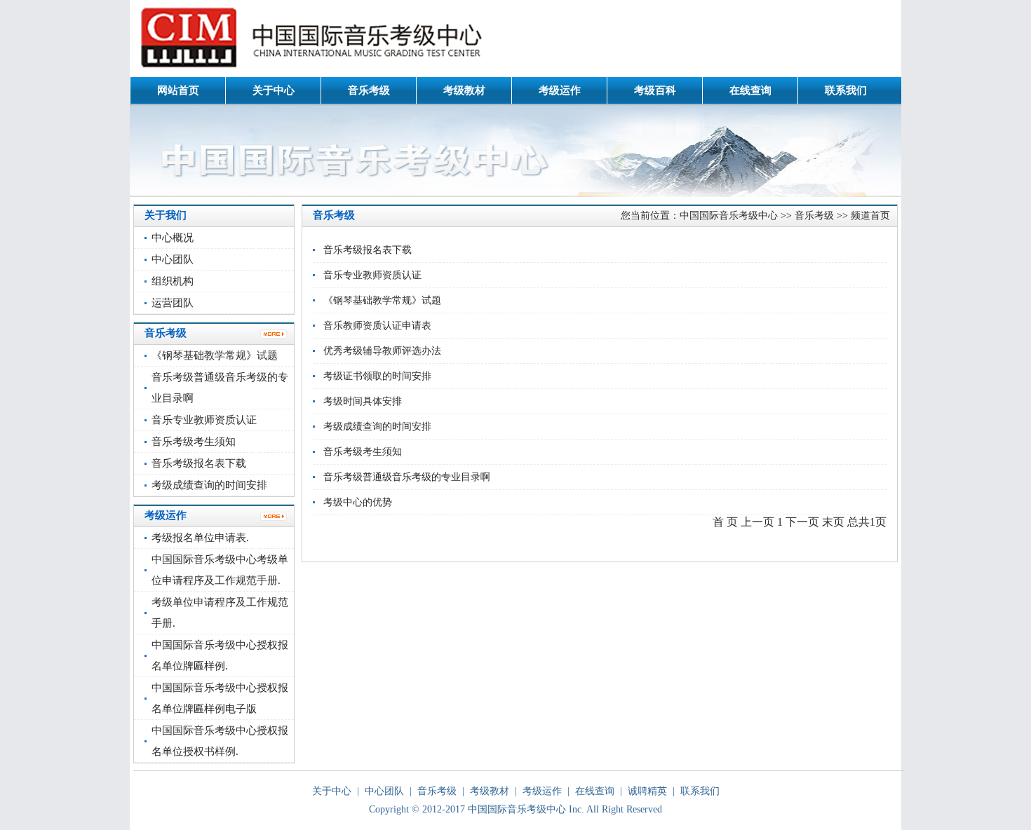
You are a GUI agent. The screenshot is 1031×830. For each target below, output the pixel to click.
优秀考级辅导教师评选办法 (382, 351)
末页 (833, 522)
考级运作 (560, 90)
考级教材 (464, 90)
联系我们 (846, 90)
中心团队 (172, 259)
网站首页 (178, 90)
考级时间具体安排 (362, 401)
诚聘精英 (647, 791)
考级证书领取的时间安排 (377, 376)
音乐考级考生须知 (193, 441)
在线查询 (750, 90)
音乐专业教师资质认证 (204, 420)
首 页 (725, 522)
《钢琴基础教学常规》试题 (214, 355)
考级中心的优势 (357, 502)
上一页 (757, 522)
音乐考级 (369, 90)
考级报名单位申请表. (200, 537)
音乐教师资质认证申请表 (377, 325)
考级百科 (655, 90)
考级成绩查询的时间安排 (209, 485)
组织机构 (172, 281)
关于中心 (273, 90)
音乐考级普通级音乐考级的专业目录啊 (406, 477)
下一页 (802, 522)
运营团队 (172, 302)
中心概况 (172, 237)
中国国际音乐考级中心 (729, 215)
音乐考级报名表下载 (198, 463)
